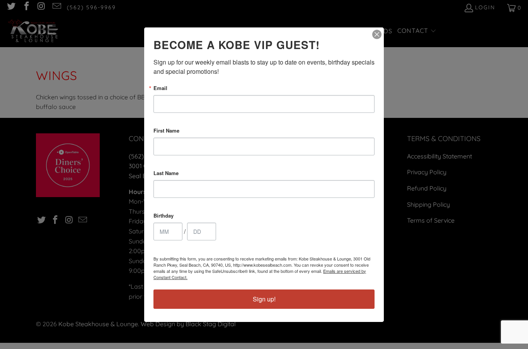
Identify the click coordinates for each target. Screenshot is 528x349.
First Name (166, 130)
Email (160, 87)
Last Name (166, 172)
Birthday (163, 215)
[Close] (377, 34)
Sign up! (264, 299)
